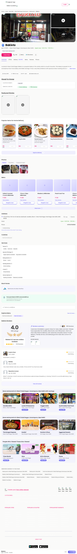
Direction (73, 216)
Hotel (54, 495)
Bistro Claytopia (65, 512)
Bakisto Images (17, 480)
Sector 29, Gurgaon (43, 514)
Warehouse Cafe (65, 518)
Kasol (6, 526)
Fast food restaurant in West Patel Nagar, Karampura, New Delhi (57, 471)
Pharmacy (60, 495)
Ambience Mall (42, 516)
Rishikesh (7, 524)
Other (66, 495)
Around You (23, 532)
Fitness (41, 495)
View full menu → (71, 313)
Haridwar (18, 526)
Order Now (7, 55)
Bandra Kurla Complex (32, 522)
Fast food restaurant (7, 237)
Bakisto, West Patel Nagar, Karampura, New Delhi (13, 477)
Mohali (6, 520)
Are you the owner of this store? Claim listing (12, 230)
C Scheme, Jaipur (43, 520)
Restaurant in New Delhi (35, 471)
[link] (9, 136)
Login (65, 4)
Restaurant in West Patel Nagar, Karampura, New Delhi (14, 471)
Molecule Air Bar (54, 518)
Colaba (40, 522)
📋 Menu (21, 54)
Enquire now (10, 203)
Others (64, 541)
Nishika (10, 362)
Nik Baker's (52, 516)
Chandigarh (19, 514)
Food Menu (11, 162)
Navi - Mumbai (8, 522)
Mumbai (18, 520)
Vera (41, 535)
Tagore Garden (42, 526)
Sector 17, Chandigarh (43, 518)
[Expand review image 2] (38, 343)
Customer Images (20, 162)
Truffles (52, 512)
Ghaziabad (7, 516)
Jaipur (6, 518)
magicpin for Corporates (32, 535)
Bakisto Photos (48, 474)
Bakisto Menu (70, 477)
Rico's (62, 524)
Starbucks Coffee (54, 522)
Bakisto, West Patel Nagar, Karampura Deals (32, 474)
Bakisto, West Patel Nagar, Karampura (11, 474)
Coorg (17, 524)
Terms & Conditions (50, 532)
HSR (28, 514)
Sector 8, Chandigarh (32, 518)
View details (6, 200)
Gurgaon (18, 512)
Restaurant (32, 11)
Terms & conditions (9, 307)
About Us (17, 532)
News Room (11, 532)
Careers (46, 535)
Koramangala (30, 512)
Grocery (35, 495)
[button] (63, 20)
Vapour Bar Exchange (55, 520)
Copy (66, 216)
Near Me (33, 532)
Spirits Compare (40, 532)
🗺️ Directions (29, 54)
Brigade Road (41, 512)
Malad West (30, 524)
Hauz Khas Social (65, 526)
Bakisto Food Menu (6, 480)
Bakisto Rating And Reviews (58, 477)
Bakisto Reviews (30, 477)
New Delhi (11, 11)
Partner (67, 532)
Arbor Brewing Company (55, 514)
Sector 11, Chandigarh (32, 520)
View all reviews (37, 384)
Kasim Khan (12, 352)
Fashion (30, 495)
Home (3, 11)
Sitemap (58, 532)
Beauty (24, 495)
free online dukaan (22, 490)
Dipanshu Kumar (13, 371)
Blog (28, 532)
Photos (4, 162)
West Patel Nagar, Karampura (21, 11)
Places (63, 532)
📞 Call (15, 54)
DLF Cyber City (31, 516)
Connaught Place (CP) (43, 524)
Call (65, 551)
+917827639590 (71, 224)
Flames (63, 516)
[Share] (35, 54)
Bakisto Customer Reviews (43, 477)
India (6, 11)
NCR (17, 518)
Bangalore (7, 514)
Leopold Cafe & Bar (66, 522)
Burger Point (64, 514)
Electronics (48, 495)
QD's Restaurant (54, 526)
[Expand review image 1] (33, 343)
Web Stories (52, 535)
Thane (17, 522)
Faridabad (18, 516)
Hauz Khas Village (31, 526)
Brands (23, 535)
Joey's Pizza (53, 524)
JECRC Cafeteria (65, 520)
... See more (71, 68)
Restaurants (17, 495)
